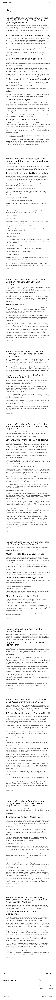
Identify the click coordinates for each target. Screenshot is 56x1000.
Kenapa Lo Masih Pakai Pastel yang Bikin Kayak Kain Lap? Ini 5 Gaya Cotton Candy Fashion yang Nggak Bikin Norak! (27, 20)
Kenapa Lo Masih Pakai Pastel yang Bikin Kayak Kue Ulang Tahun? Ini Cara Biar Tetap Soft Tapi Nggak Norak (27, 426)
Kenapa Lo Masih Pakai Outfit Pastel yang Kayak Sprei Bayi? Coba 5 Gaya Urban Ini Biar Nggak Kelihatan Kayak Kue (26, 899)
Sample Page (50, 2)
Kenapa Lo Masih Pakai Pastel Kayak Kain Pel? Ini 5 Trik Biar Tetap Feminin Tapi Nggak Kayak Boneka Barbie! (27, 161)
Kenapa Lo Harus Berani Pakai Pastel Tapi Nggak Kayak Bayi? (25, 630)
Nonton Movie (7, 2)
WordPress (51, 996)
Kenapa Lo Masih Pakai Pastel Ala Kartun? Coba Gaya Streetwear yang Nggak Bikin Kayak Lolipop (25, 353)
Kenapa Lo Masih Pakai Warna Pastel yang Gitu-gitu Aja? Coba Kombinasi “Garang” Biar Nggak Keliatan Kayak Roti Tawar (26, 803)
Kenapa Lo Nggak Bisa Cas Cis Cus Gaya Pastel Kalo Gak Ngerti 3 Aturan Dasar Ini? (28, 543)
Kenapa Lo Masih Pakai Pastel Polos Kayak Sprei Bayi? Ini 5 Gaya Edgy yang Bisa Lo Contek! (25, 281)
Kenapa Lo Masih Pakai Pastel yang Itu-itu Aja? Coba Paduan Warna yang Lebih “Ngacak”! (27, 700)
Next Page (49, 973)
